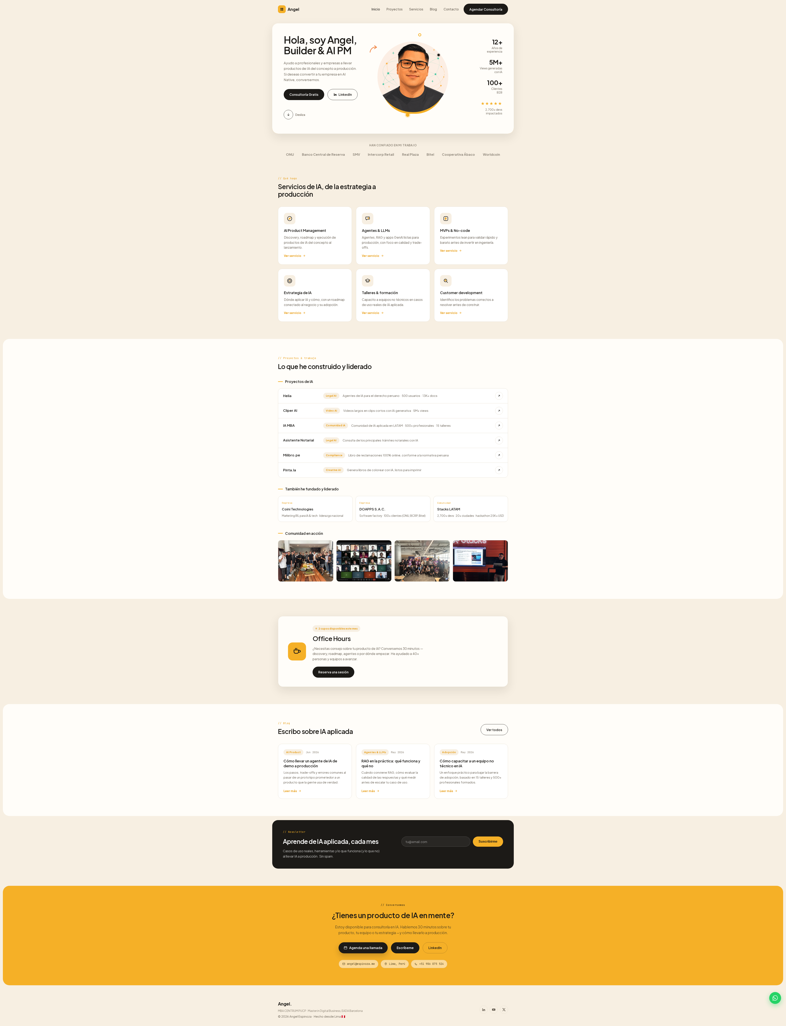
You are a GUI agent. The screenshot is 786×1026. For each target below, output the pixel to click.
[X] (504, 1010)
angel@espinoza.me (361, 964)
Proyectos (394, 9)
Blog (433, 9)
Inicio (376, 9)
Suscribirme (488, 841)
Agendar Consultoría (485, 9)
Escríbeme (405, 948)
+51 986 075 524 (431, 964)
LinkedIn (345, 94)
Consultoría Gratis (303, 94)
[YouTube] (494, 1010)
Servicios (416, 9)
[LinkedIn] (484, 1010)
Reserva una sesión (333, 672)
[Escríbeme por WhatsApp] (775, 998)
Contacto (451, 9)
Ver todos (494, 730)
